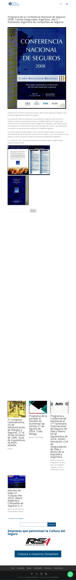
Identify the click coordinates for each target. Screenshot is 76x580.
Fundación (20, 568)
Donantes (48, 568)
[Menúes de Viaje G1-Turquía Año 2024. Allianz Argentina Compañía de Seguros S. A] (17, 481)
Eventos (10, 449)
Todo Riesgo (39, 437)
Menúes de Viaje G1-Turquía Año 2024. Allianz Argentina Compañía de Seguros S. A (15, 498)
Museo (29, 568)
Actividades (38, 568)
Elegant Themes (32, 577)
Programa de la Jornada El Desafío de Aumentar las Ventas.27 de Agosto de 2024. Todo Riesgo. (38, 425)
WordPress (55, 577)
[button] (70, 574)
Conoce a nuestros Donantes (38, 554)
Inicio (13, 568)
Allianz (10, 509)
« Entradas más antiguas (15, 518)
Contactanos (58, 568)
